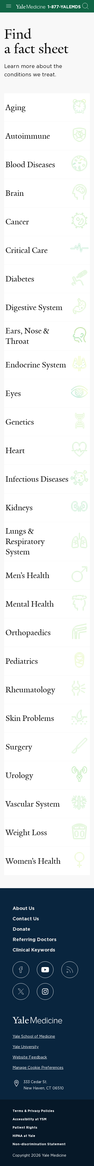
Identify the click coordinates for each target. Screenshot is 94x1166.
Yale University (26, 1047)
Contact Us (26, 919)
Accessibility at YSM (29, 1119)
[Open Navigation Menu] (8, 6)
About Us (23, 908)
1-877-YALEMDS (64, 7)
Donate (21, 929)
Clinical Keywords (34, 950)
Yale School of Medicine (34, 1036)
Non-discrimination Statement (39, 1144)
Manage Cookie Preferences (38, 1067)
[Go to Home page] (30, 7)
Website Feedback (30, 1057)
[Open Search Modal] (85, 6)
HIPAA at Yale (24, 1135)
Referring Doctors (34, 939)
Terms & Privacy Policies (33, 1111)
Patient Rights (25, 1127)
